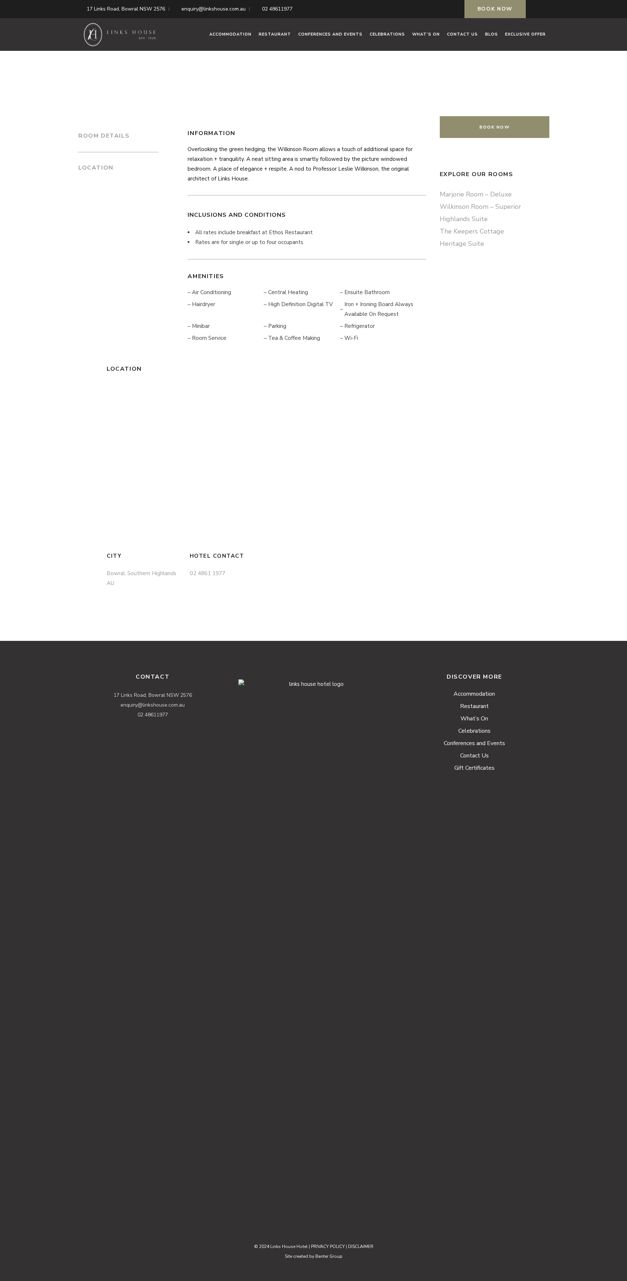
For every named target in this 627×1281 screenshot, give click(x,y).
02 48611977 (277, 8)
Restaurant (474, 706)
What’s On (474, 719)
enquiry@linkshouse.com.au (213, 8)
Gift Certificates (474, 768)
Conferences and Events (474, 743)
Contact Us (474, 756)
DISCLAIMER (360, 1246)
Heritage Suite (462, 243)
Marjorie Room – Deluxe (476, 194)
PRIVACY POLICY (328, 1246)
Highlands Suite (464, 219)
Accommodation (474, 694)
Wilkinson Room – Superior (480, 206)
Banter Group (329, 1256)
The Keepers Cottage (472, 231)
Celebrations (474, 731)
